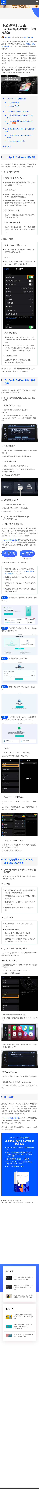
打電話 (28, 44)
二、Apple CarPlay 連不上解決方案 (17, 111)
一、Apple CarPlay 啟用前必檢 (15, 99)
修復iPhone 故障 (28, 37)
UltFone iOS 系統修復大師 (10, 540)
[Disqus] (19, 1232)
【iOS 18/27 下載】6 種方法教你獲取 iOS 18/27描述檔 (23, 1335)
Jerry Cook (7, 37)
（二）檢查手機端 (13, 106)
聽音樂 (6, 46)
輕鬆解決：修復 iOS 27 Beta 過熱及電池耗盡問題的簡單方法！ (23, 1296)
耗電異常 (11, 574)
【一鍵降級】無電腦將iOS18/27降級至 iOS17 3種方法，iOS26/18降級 (23, 1326)
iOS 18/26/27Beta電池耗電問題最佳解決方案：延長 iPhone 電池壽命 (23, 1316)
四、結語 (8, 146)
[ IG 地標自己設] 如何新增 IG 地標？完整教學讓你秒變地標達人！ (23, 1287)
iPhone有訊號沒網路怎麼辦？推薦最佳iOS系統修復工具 (23, 1278)
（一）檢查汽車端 (13, 103)
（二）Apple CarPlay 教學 (16, 141)
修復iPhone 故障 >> (15, 1201)
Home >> (6, 1201)
